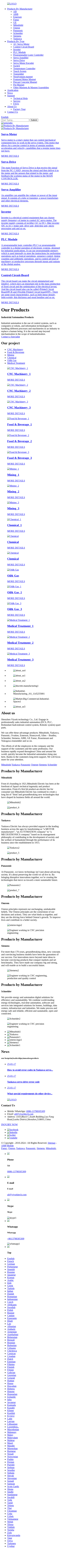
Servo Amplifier (20, 57)
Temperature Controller (24, 68)
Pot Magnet (18, 85)
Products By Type (15, 41)
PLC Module (19, 52)
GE (15, 22)
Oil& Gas (11, 360)
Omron (16, 28)
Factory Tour (19, 109)
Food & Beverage (15, 352)
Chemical (11, 357)
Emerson (17, 17)
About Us (12, 106)
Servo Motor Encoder (23, 63)
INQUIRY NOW (9, 1124)
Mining (10, 355)
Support (11, 95)
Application (12, 90)
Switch (16, 66)
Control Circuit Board (23, 47)
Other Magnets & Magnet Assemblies (31, 87)
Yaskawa (17, 38)
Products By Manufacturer (19, 9)
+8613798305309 (15, 1238)
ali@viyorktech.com (23, 1114)
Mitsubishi (18, 25)
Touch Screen (19, 71)
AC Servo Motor (21, 44)
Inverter (17, 49)
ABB (15, 14)
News (10, 93)
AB (15, 11)
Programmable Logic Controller (28, 55)
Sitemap (51, 1143)
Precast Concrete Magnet (25, 82)
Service (16, 101)
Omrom (34, 764)
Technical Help (20, 98)
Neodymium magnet (23, 76)
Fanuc (16, 19)
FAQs (16, 104)
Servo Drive (19, 60)
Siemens (17, 36)
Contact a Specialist (10, 336)
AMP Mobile (7, 1145)
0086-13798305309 (35, 1111)
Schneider (18, 33)
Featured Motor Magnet (24, 79)
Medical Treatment (16, 363)
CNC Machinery (15, 349)
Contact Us (12, 112)
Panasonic (18, 30)
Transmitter (18, 74)
